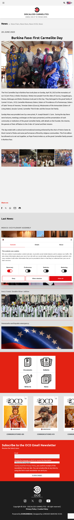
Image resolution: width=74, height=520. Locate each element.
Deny (13, 278)
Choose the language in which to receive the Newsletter (32, 460)
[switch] (28, 271)
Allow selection (37, 278)
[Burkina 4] (28, 158)
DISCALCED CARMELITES (36, 14)
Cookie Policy (43, 509)
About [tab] (61, 244)
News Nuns (24, 24)
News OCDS (33, 24)
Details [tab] (37, 244)
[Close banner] (71, 239)
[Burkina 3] (46, 158)
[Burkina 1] (10, 158)
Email (16, 453)
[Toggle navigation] (3, 2)
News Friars (15, 24)
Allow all (60, 278)
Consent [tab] (13, 244)
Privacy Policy (31, 509)
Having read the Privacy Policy (25, 465)
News (41, 24)
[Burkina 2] (63, 158)
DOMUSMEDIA (26, 514)
